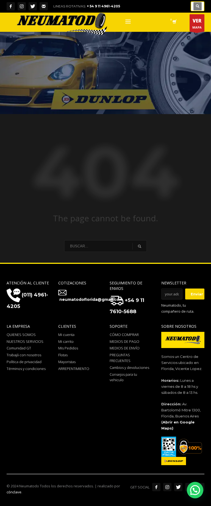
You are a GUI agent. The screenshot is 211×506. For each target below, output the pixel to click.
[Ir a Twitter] (178, 487)
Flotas (63, 354)
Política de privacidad (24, 361)
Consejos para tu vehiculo (123, 377)
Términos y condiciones (26, 368)
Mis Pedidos (68, 348)
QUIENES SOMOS (21, 334)
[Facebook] (11, 6)
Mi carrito (66, 341)
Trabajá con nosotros (24, 354)
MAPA (197, 23)
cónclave (14, 492)
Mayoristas (67, 361)
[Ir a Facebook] (156, 487)
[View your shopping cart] (174, 22)
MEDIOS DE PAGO (124, 341)
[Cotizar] (44, 6)
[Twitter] (33, 6)
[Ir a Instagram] (167, 487)
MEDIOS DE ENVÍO (125, 348)
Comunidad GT (19, 348)
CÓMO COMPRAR (124, 334)
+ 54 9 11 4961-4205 (103, 6)
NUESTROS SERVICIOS (25, 341)
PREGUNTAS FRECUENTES (120, 357)
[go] (139, 246)
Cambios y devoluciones (129, 367)
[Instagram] (22, 6)
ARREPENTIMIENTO (73, 368)
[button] (195, 490)
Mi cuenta (66, 334)
